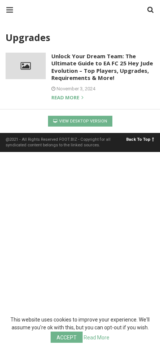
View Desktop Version (82, 121)
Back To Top (138, 139)
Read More (96, 338)
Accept (67, 338)
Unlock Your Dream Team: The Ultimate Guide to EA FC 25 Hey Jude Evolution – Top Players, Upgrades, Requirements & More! (102, 67)
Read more (65, 98)
